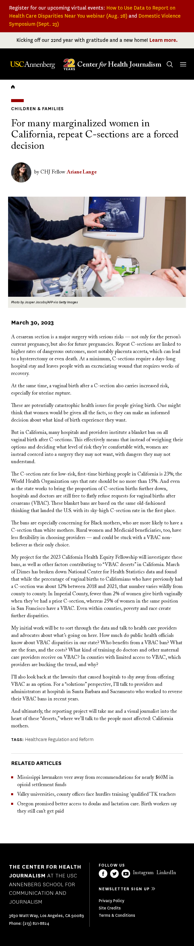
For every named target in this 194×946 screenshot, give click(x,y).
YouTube (126, 873)
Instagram (143, 872)
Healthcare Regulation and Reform (59, 739)
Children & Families (37, 109)
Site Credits (110, 908)
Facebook (103, 873)
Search (170, 64)
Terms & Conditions (117, 915)
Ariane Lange (81, 172)
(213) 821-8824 (36, 923)
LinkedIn (166, 872)
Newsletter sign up (124, 889)
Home (13, 86)
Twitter (114, 873)
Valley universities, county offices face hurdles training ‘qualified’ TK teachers (96, 794)
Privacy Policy (111, 900)
